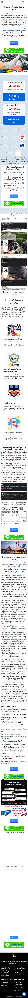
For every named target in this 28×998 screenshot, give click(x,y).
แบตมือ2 (20, 974)
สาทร (20, 594)
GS (1, 982)
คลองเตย (16, 594)
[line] (18, 991)
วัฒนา (21, 573)
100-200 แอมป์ (17, 972)
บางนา (22, 571)
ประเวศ (12, 571)
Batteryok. (11, 996)
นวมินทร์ (17, 626)
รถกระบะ (19, 971)
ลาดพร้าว (17, 653)
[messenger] (21, 991)
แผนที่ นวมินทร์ (19, 987)
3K (4, 982)
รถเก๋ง (15, 971)
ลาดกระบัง (8, 573)
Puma (2, 985)
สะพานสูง (5, 628)
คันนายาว (15, 628)
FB (3, 982)
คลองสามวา (22, 628)
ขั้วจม (22, 971)
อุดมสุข (6, 579)
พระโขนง (17, 571)
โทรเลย (22, 1)
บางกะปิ (22, 626)
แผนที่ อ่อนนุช (19, 985)
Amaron (3, 984)
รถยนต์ (19, 968)
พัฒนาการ (18, 569)
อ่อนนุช (23, 569)
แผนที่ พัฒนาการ (19, 984)
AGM (17, 974)
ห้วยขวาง (23, 653)
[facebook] (15, 991)
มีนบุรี (7, 630)
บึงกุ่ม (10, 628)
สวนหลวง (6, 571)
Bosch (6, 984)
